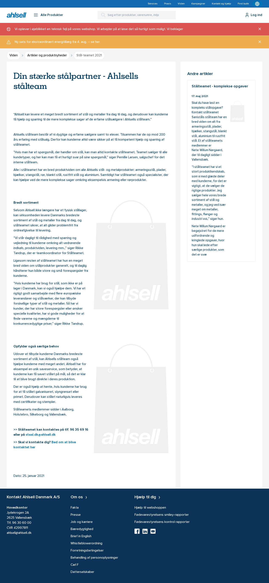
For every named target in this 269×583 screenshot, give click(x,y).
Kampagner (198, 4)
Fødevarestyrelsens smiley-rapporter (161, 514)
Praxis (167, 4)
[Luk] (258, 29)
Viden (181, 4)
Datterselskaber (82, 572)
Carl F (75, 564)
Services (152, 4)
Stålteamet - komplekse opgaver (221, 170)
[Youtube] (153, 532)
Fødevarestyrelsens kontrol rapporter (162, 522)
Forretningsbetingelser (87, 550)
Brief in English (81, 536)
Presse (76, 514)
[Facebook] (137, 532)
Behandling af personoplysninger (94, 557)
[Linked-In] (145, 532)
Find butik (243, 4)
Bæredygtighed (82, 529)
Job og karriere (82, 522)
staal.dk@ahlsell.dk (41, 434)
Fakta (75, 507)
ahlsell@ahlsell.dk (19, 533)
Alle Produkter (52, 15)
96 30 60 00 (21, 522)
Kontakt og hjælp (221, 4)
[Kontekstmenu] (257, 4)
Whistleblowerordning (86, 543)
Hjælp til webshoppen (150, 507)
